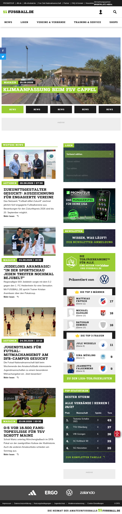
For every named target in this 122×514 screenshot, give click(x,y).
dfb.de (19, 3)
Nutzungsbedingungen (42, 503)
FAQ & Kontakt (77, 3)
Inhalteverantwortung (76, 503)
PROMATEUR (8, 3)
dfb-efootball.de (30, 3)
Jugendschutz (59, 503)
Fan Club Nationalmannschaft (49, 3)
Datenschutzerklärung (22, 503)
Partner (66, 3)
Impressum (6, 503)
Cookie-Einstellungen (95, 503)
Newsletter (90, 3)
